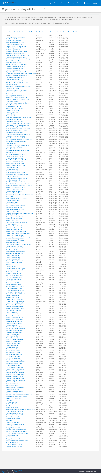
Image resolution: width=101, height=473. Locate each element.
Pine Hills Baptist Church (13, 176)
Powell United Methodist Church (15, 182)
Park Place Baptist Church (13, 341)
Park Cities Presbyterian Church (15, 68)
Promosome (9, 400)
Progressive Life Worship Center (15, 136)
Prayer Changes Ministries (14, 119)
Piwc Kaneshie (10, 437)
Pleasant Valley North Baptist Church (17, 46)
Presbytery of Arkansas (13, 389)
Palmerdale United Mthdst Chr (15, 248)
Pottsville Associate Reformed (15, 376)
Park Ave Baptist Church (13, 334)
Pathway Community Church (14, 108)
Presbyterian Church (12, 382)
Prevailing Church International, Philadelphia (19, 140)
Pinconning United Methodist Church (17, 433)
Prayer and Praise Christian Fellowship (17, 55)
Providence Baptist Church (14, 191)
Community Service (59, 3)
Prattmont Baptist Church (13, 314)
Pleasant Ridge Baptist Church (15, 305)
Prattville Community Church (14, 318)
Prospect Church (11, 152)
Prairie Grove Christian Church (15, 378)
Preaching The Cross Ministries (15, 424)
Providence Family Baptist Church (16, 127)
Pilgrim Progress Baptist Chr (14, 358)
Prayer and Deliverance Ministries (16, 206)
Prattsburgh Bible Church (13, 442)
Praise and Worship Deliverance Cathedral (19, 185)
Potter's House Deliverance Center (16, 198)
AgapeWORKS (18, 471)
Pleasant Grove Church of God (15, 415)
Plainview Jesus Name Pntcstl (14, 367)
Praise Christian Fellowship (14, 218)
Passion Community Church (14, 417)
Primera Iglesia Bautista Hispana (15, 37)
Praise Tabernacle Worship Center (16, 396)
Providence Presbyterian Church (15, 42)
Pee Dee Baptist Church (13, 352)
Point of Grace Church (12, 110)
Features (41, 3)
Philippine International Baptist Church (17, 151)
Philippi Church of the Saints (14, 439)
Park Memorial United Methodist (15, 251)
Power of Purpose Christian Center (16, 51)
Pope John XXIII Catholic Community (16, 178)
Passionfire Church (11, 426)
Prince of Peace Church (13, 220)
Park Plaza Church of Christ (14, 147)
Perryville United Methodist (14, 354)
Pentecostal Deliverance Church (15, 173)
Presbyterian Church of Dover (15, 92)
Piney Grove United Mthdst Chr (15, 362)
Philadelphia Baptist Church (14, 279)
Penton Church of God (12, 272)
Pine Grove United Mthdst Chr (15, 290)
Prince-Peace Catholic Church (14, 321)
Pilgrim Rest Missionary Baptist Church (17, 72)
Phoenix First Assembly (13, 242)
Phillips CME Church (12, 281)
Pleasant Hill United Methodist (15, 303)
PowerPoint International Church (15, 53)
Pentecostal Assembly (12, 171)
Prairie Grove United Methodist (15, 380)
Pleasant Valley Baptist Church (15, 374)
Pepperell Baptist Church (13, 274)
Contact (79, 3)
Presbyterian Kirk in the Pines (15, 387)
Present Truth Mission (12, 79)
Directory (71, 3)
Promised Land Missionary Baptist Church (18, 118)
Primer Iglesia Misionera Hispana (16, 228)
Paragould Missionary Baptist (15, 332)
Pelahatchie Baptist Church (14, 444)
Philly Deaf (9, 420)
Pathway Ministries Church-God (15, 268)
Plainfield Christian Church (14, 230)
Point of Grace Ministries (13, 41)
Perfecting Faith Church (13, 215)
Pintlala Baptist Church (12, 296)
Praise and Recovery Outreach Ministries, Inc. (19, 195)
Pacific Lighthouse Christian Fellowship (17, 431)
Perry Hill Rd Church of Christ (14, 275)
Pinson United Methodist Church (15, 294)
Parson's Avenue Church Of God (15, 165)
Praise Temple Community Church (16, 160)
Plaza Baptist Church (12, 204)
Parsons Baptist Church (13, 167)
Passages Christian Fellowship (15, 240)
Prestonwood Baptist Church (14, 81)
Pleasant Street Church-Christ (15, 373)
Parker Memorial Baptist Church (15, 253)
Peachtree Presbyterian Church (15, 44)
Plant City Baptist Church (13, 297)
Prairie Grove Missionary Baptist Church (18, 75)
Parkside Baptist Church (13, 70)
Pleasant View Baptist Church (14, 235)
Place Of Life (10, 196)
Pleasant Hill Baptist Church (14, 371)
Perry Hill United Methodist (14, 277)
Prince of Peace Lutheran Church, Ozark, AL (19, 395)
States (75, 31)
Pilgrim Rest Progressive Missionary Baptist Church (21, 74)
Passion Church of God (13, 419)
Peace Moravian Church (13, 200)
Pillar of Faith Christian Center (15, 156)
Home (34, 3)
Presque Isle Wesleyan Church (15, 121)
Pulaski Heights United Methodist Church (18, 233)
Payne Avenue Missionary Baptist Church (18, 138)
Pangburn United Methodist (14, 330)
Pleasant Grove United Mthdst (15, 301)
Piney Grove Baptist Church (14, 292)
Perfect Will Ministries (12, 94)
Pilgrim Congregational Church (15, 286)
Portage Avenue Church (13, 428)
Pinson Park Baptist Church (14, 363)
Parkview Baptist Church (13, 255)
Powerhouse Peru (11, 402)
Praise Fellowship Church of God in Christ (18, 123)
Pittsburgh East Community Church (16, 141)
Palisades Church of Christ (14, 246)
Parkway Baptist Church (13, 259)
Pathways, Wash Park (12, 88)
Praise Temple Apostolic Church (15, 77)
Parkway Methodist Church (14, 263)
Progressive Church (12, 116)
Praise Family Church (12, 312)
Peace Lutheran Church (13, 169)
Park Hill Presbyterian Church (14, 340)
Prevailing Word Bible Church (14, 217)
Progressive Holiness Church (14, 132)
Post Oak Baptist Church (13, 50)
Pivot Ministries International (14, 413)
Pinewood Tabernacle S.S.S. (14, 158)
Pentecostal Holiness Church (14, 270)
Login (96, 3)
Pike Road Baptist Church (13, 284)
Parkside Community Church (14, 162)
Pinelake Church (11, 224)
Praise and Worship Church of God (16, 130)
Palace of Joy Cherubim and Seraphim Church (19, 213)
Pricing (49, 3)
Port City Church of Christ (13, 310)
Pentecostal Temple (12, 101)
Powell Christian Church (13, 180)
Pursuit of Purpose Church (14, 61)
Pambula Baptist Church (13, 422)
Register (88, 3)
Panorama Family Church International (17, 99)
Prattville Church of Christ (13, 316)
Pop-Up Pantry (10, 406)
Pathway (8, 264)
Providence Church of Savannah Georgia (18, 59)
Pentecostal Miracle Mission (14, 411)
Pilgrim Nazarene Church (13, 107)
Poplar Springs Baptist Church (15, 48)
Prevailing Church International (15, 96)
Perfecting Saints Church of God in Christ (18, 129)
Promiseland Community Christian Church (18, 244)
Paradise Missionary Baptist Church (16, 64)
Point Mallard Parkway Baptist (15, 308)
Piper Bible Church (11, 114)
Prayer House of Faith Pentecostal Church (18, 125)
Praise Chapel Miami (12, 407)
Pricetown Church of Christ (14, 446)
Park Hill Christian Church (13, 338)
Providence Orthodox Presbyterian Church (18, 86)
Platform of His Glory (12, 404)
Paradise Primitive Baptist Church (16, 66)
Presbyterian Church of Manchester (16, 90)
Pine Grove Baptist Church (14, 288)
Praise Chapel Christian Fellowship (16, 222)
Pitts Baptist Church (12, 202)
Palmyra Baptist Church (13, 112)
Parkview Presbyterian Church (15, 163)
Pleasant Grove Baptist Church (15, 299)
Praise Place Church (12, 149)
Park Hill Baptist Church (13, 336)
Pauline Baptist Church (13, 345)
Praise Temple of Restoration (14, 105)
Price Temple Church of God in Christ (17, 83)
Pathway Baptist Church (13, 343)
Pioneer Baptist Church (13, 365)
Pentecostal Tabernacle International (17, 97)
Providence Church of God (14, 327)
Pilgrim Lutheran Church (13, 356)
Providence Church (11, 85)
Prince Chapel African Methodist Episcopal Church (21, 237)
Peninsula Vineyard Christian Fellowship (18, 134)
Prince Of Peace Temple (13, 211)
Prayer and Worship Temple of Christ (17, 440)
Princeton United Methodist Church (16, 57)
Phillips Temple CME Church (14, 283)
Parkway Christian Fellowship (14, 261)
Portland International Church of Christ (17, 145)
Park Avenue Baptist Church (14, 39)
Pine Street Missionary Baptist (15, 360)
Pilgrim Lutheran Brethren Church (16, 154)
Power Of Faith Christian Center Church (17, 184)
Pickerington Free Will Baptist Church (17, 174)
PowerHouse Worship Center (14, 239)
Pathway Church (11, 266)
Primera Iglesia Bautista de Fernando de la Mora (20, 409)
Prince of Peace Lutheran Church (16, 231)
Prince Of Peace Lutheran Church (16, 187)
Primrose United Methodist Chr (15, 391)
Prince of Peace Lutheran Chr (14, 319)
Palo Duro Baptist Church (13, 62)
